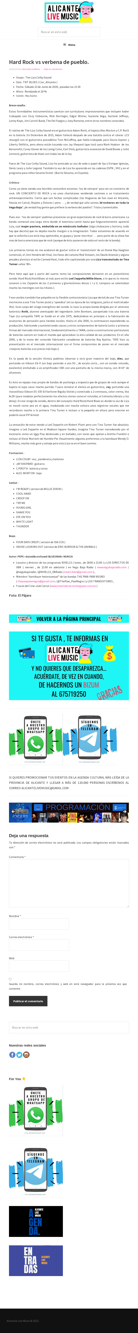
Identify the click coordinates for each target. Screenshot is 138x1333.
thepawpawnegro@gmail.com (36, 581)
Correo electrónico (21, 937)
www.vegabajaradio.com (111, 567)
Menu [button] (71, 45)
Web (11, 958)
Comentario (17, 857)
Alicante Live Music (69, 12)
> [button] (124, 811)
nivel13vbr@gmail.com (78, 572)
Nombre (15, 916)
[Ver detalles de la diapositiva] (69, 813)
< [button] (13, 811)
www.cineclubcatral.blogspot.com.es (73, 586)
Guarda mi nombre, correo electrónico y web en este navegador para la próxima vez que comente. (68, 986)
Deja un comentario (53, 69)
